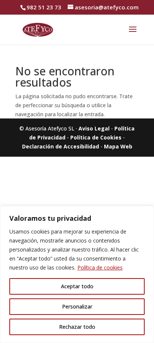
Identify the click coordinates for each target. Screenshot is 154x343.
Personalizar (77, 306)
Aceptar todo (77, 286)
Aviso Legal (94, 128)
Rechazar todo (77, 326)
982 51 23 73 (44, 7)
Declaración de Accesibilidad (60, 146)
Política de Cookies (95, 137)
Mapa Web (118, 146)
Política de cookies (100, 267)
